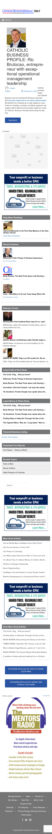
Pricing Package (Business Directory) (32, 811)
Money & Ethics (9, 468)
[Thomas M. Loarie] (25, 288)
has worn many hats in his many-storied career (27, 100)
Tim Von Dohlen (10, 261)
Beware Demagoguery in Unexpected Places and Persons (26, 576)
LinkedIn (30, 819)
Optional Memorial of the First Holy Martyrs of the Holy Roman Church (25, 232)
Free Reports (23, 807)
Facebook (22, 819)
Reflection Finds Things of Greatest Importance (23, 258)
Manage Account (14, 796)
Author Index (38, 800)
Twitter (26, 819)
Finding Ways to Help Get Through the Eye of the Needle (26, 418)
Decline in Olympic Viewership (15, 564)
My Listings (12, 800)
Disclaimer (9, 811)
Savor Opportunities (11, 568)
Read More (13, 120)
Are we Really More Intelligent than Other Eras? (22, 543)
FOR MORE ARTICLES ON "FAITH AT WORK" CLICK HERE (26, 670)
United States (26, 815)
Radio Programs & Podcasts (14, 472)
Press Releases (39, 807)
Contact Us (39, 796)
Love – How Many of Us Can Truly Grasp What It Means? (26, 294)
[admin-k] (25, 270)
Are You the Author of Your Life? (16, 547)
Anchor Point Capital (10, 437)
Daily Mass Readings (11, 236)
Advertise (10, 807)
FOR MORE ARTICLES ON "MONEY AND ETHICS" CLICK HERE (26, 683)
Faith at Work (8, 464)
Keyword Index (26, 803)
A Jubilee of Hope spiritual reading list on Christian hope (26, 656)
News (28, 796)
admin (7, 279)
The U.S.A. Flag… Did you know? (16, 374)
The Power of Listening (12, 551)
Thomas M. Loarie (11, 297)
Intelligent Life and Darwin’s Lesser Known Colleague (25, 572)
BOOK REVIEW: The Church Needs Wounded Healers (25, 652)
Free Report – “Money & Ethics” (15, 450)
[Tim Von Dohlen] (25, 252)
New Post (25, 800)
